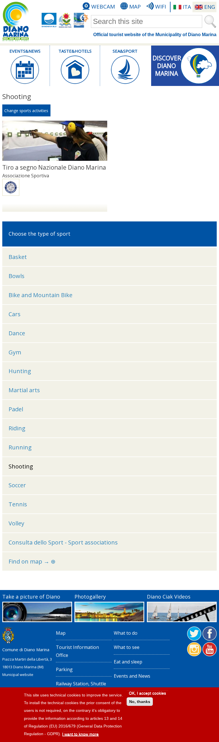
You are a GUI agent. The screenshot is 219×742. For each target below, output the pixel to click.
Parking (64, 669)
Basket (18, 257)
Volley (16, 523)
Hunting (20, 371)
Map (135, 6)
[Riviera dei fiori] (65, 20)
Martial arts (24, 390)
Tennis (18, 504)
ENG (209, 7)
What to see (126, 647)
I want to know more (80, 734)
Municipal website (17, 674)
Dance (17, 333)
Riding (17, 428)
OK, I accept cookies (147, 693)
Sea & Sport (125, 51)
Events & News (24, 51)
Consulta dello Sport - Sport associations (63, 542)
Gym (15, 352)
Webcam (103, 6)
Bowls (17, 276)
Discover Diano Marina (167, 64)
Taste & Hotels (75, 51)
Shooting (21, 466)
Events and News (132, 676)
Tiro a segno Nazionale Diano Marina (54, 167)
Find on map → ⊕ (32, 561)
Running (20, 447)
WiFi (160, 6)
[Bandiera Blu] (49, 20)
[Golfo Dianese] (81, 20)
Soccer (17, 485)
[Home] (15, 21)
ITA (187, 7)
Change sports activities (26, 110)
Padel (16, 409)
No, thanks (139, 701)
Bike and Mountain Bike (40, 295)
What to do (125, 633)
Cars (15, 314)
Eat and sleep (128, 662)
